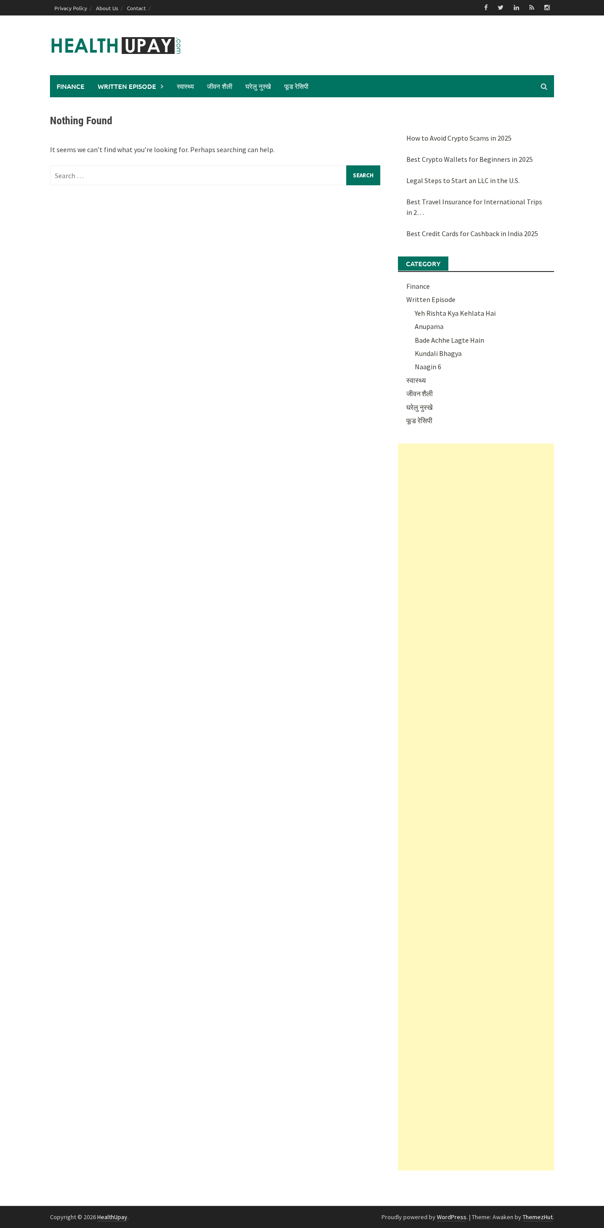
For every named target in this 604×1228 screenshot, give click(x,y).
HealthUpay (112, 1217)
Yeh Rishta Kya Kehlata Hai (455, 313)
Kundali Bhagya (438, 353)
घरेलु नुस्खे (258, 86)
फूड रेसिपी (296, 86)
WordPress (451, 1217)
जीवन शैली (219, 86)
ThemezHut (538, 1217)
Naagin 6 (428, 366)
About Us (107, 7)
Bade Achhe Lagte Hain (449, 340)
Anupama (429, 326)
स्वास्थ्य (185, 86)
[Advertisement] (476, 807)
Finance (70, 86)
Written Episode (127, 86)
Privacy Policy (70, 7)
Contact (136, 7)
